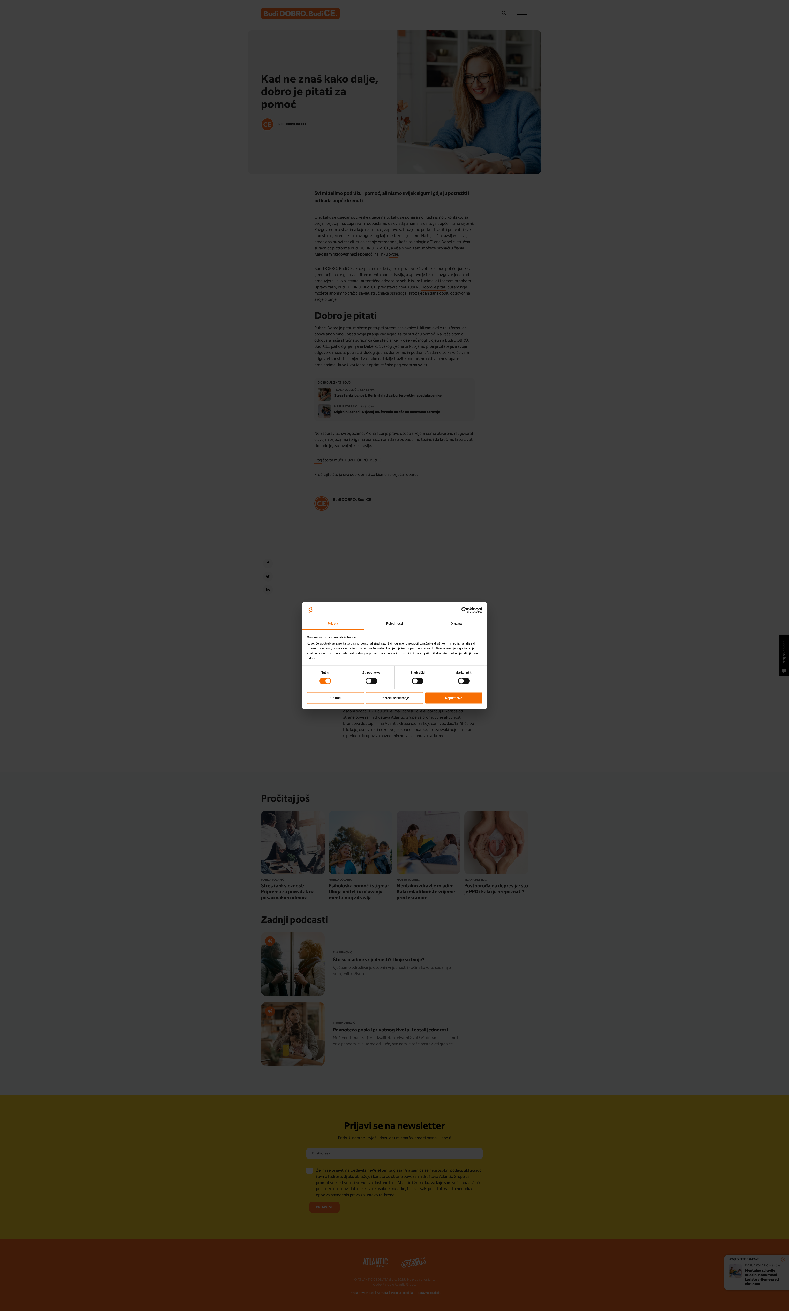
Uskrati (335, 698)
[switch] (371, 681)
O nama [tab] (456, 623)
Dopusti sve (453, 698)
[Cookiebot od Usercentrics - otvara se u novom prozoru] (464, 610)
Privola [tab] (333, 623)
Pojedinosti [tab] (394, 623)
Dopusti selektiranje (394, 698)
